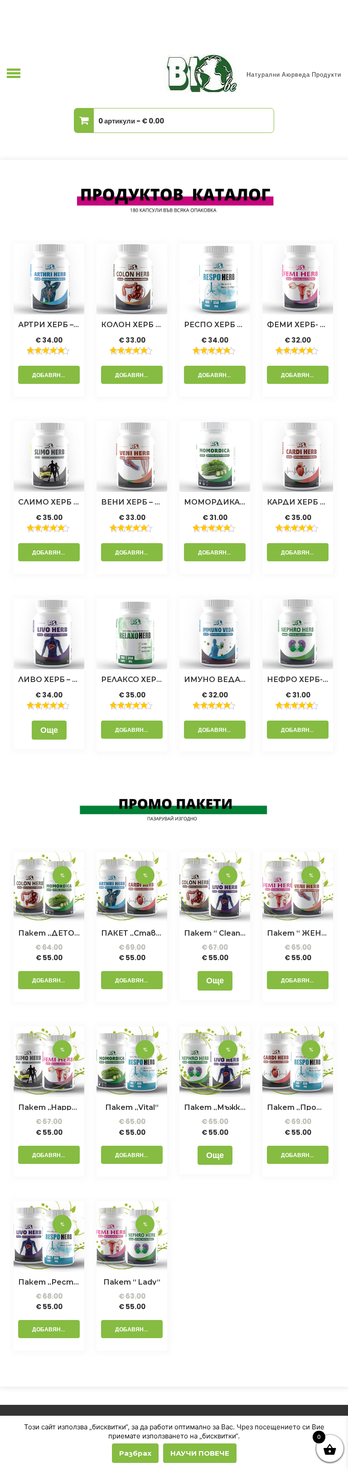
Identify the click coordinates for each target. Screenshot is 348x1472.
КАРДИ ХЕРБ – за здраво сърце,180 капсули (298, 501)
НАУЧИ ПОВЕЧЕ (199, 1453)
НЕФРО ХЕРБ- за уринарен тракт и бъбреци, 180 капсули (298, 678)
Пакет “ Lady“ (131, 1281)
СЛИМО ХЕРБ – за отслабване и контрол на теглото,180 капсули (49, 501)
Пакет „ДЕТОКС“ (49, 932)
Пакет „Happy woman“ (49, 1106)
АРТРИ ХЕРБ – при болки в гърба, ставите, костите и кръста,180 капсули (49, 324)
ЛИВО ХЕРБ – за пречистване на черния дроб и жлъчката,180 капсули (49, 678)
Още (49, 730)
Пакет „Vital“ (132, 1106)
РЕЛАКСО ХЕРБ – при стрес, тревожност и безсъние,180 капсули (132, 678)
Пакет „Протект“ (298, 1106)
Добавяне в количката (56, 375)
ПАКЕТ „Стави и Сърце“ (132, 932)
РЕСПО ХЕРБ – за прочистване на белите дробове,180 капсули (215, 324)
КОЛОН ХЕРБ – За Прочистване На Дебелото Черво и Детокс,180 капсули (132, 324)
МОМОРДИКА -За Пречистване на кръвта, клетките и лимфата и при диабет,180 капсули (215, 501)
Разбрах (135, 1453)
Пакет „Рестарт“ (49, 1281)
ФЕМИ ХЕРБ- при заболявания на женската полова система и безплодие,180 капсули (298, 324)
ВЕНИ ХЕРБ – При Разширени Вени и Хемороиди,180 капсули (132, 501)
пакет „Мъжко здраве (215, 1106)
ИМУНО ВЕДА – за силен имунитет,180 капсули (215, 678)
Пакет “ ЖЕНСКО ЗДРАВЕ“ (298, 932)
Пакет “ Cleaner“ (215, 932)
